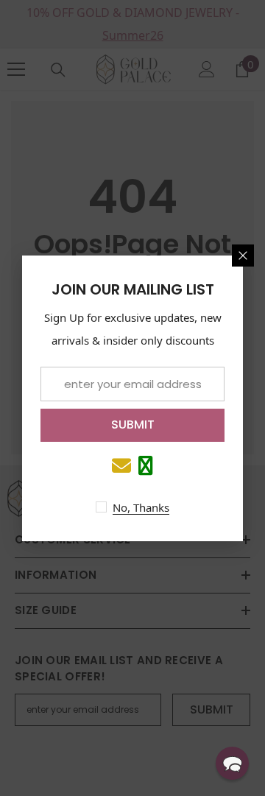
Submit (133, 424)
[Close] (243, 255)
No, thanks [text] (141, 507)
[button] (232, 763)
